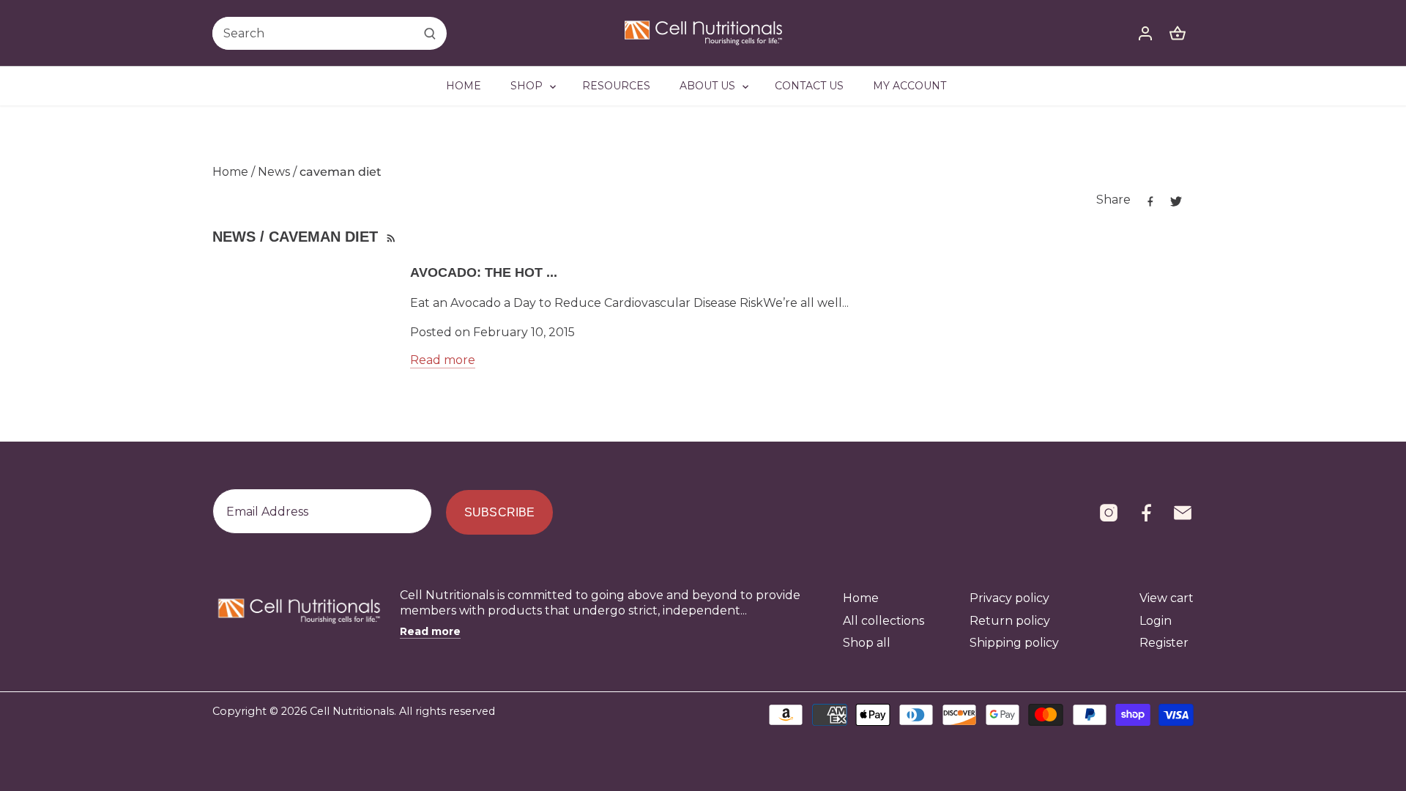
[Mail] (1183, 513)
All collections (883, 621)
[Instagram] (1109, 513)
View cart (1166, 598)
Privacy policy (1009, 598)
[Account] (1145, 33)
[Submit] (430, 33)
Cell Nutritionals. (353, 711)
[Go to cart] (1177, 33)
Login (1155, 621)
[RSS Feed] (389, 237)
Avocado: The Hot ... (483, 272)
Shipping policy (1014, 643)
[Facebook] (1146, 513)
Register (1164, 643)
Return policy (1010, 621)
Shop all (866, 643)
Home (861, 598)
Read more (442, 360)
